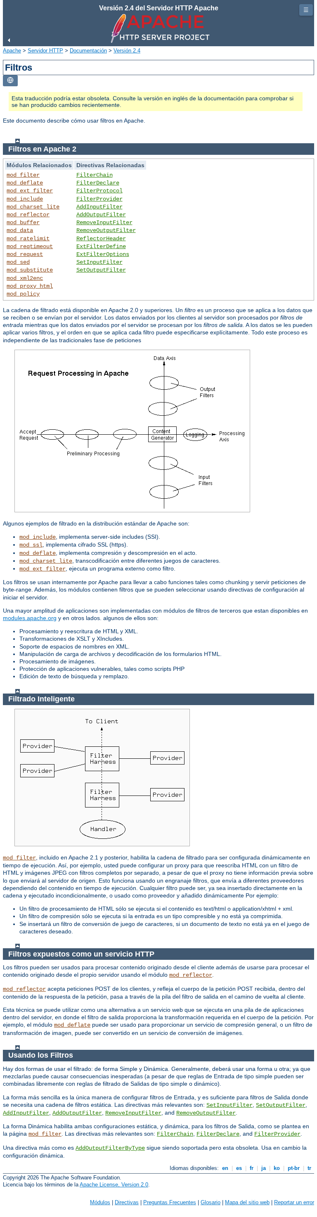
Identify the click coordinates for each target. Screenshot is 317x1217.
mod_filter (23, 175)
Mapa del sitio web (247, 1202)
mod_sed (18, 262)
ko (277, 1168)
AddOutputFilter (101, 214)
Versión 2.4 (127, 50)
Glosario (210, 1202)
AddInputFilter (99, 207)
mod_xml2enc (25, 278)
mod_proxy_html (30, 286)
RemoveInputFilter (104, 222)
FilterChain (94, 175)
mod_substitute (30, 270)
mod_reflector (28, 214)
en (225, 1168)
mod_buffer (23, 222)
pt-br (293, 1168)
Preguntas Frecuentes (169, 1202)
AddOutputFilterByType (110, 1148)
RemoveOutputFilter (106, 230)
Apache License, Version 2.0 (114, 1184)
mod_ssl (31, 545)
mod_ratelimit (28, 238)
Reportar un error (294, 1202)
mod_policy (23, 294)
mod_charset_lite (33, 207)
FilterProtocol (99, 190)
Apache (12, 50)
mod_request (25, 254)
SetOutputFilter (101, 270)
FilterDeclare (97, 183)
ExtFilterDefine (101, 246)
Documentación (88, 50)
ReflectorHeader (101, 238)
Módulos (100, 1202)
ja (263, 1168)
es (239, 1168)
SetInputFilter (99, 262)
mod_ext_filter (30, 190)
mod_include (25, 199)
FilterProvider (99, 199)
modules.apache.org (30, 618)
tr (309, 1168)
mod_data (20, 230)
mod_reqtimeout (30, 246)
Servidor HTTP (45, 50)
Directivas (127, 1202)
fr (251, 1168)
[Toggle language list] (10, 80)
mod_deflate (25, 183)
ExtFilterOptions (102, 254)
